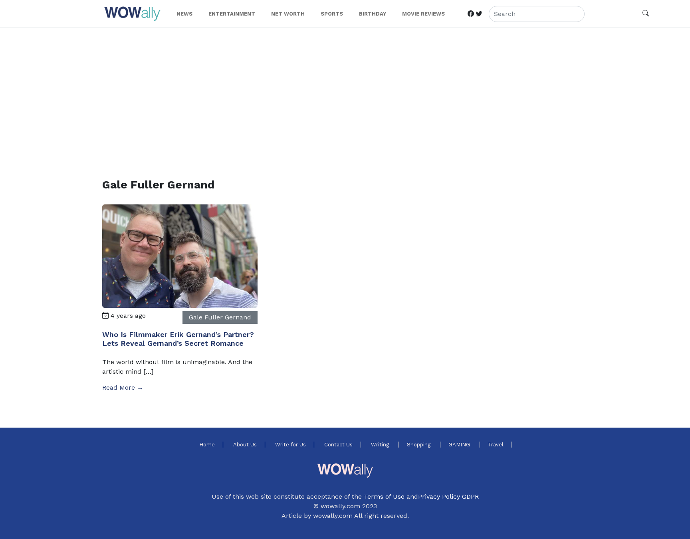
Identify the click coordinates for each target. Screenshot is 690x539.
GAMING (460, 445)
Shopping (419, 445)
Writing (381, 445)
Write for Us (290, 445)
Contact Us (338, 445)
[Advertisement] (341, 93)
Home (207, 445)
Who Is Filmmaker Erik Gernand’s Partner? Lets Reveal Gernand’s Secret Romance (178, 338)
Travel (496, 445)
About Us (245, 445)
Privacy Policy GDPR (448, 496)
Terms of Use (384, 496)
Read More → (122, 387)
